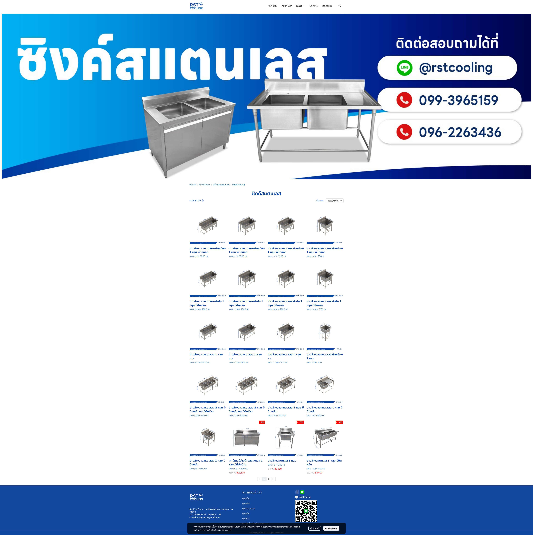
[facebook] (297, 492)
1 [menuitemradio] (264, 479)
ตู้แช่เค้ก (246, 513)
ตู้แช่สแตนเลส (248, 508)
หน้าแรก (192, 184)
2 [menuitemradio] (268, 479)
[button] (339, 6)
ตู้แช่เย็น (246, 498)
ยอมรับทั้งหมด (331, 528)
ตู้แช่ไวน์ (245, 518)
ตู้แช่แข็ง (246, 503)
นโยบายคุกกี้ (226, 530)
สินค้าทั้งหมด (204, 184)
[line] (302, 492)
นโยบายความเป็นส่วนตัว (207, 530)
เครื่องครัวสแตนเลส (221, 184)
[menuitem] (273, 479)
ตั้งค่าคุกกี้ (314, 528)
